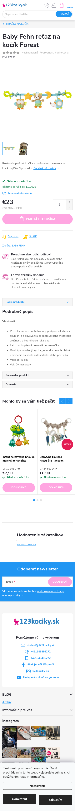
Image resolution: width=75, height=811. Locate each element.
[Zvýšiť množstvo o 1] (69, 202)
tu (42, 777)
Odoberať (60, 582)
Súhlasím (55, 800)
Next (69, 401)
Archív (6, 702)
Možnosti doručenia (20, 193)
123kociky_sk (40, 671)
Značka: (14, 245)
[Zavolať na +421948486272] (46, 5)
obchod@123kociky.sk (40, 645)
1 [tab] (34, 500)
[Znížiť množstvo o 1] (69, 207)
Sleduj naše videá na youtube (41, 677)
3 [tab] (41, 500)
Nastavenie (38, 786)
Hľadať (64, 14)
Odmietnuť (19, 799)
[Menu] (70, 5)
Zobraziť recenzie (26, 544)
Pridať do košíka (40, 219)
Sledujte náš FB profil (40, 664)
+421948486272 (41, 651)
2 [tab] (37, 500)
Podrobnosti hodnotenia (53, 52)
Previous (62, 401)
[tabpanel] (19, 451)
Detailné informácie (44, 168)
